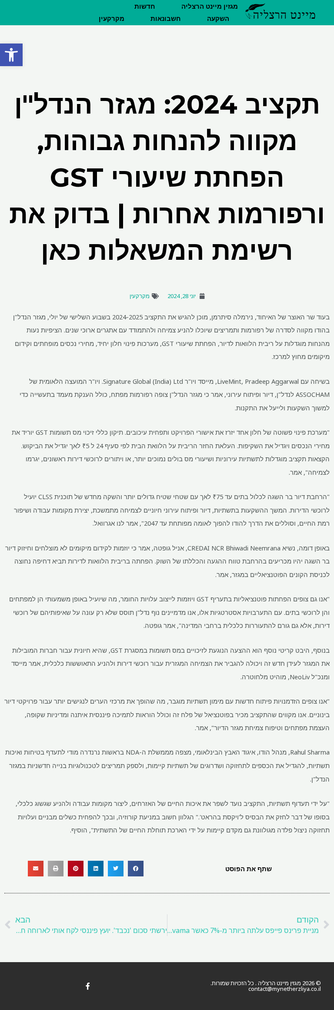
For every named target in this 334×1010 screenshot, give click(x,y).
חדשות (144, 6)
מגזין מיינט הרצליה (209, 6)
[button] (11, 55)
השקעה (218, 19)
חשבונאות (165, 19)
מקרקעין (111, 19)
